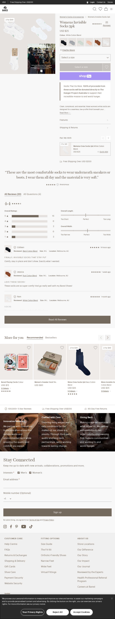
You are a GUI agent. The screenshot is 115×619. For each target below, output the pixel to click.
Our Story (82, 555)
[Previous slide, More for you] (101, 337)
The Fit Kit (46, 550)
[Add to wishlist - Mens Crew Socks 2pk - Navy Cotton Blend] (95, 348)
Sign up (57, 512)
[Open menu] (111, 9)
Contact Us (101, 2)
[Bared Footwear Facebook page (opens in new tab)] (11, 526)
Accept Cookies (81, 612)
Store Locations (85, 544)
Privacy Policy (48, 520)
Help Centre (10, 544)
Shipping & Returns (69, 128)
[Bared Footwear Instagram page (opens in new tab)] (5, 526)
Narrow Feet (47, 561)
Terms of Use (34, 520)
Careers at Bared (86, 587)
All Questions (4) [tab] (32, 194)
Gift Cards (9, 566)
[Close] (112, 598)
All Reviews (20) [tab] (12, 194)
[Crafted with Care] (57, 432)
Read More (64, 113)
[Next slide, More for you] (108, 337)
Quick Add (104, 152)
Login (92, 2)
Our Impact (83, 561)
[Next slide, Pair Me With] (108, 138)
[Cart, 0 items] (106, 9)
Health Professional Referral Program (92, 579)
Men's (24, 473)
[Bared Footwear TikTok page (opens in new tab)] (31, 526)
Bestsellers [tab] (51, 338)
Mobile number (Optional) (17, 493)
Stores (110, 2)
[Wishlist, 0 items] (100, 9)
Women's (37, 473)
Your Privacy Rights (32, 612)
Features (64, 120)
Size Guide (46, 544)
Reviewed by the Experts (90, 572)
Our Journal (83, 566)
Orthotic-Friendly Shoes (53, 555)
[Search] (94, 9)
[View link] (96, 432)
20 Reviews (107, 24)
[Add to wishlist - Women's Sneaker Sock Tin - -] (62, 348)
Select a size (81, 67)
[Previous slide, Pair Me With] (103, 138)
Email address (11, 479)
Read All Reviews (57, 320)
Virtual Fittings (48, 572)
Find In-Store (68, 50)
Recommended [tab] (35, 338)
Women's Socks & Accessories (72, 17)
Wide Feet (46, 566)
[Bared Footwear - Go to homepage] (5, 8)
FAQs (7, 550)
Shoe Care (10, 572)
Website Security (13, 583)
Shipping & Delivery (14, 561)
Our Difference (85, 550)
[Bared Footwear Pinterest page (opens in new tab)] (16, 526)
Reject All (58, 612)
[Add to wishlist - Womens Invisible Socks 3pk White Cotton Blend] (107, 67)
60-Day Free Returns (18, 2)
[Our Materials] (19, 432)
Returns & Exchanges (15, 555)
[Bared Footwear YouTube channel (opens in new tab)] (23, 526)
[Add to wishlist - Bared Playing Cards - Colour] (29, 348)
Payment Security (13, 578)
